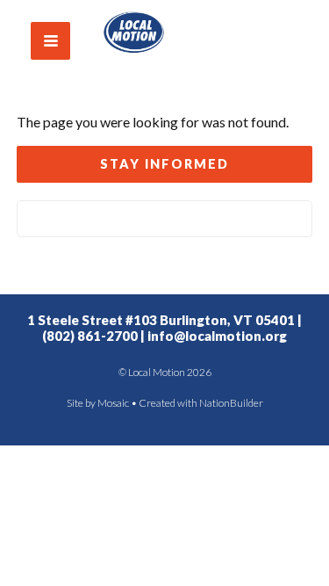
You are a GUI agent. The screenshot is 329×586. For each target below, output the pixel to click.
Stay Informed (164, 163)
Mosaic (113, 402)
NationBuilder (231, 402)
